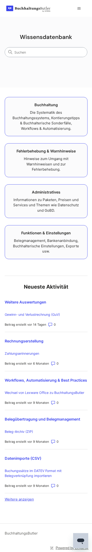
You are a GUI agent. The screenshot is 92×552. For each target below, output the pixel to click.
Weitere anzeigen (19, 499)
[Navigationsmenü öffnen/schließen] (79, 8)
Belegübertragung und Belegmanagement (42, 419)
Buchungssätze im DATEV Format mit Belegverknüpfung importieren (33, 473)
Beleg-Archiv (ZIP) (19, 432)
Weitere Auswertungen (25, 302)
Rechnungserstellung (24, 341)
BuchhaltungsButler (21, 533)
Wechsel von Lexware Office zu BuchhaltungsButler (44, 393)
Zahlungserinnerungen (22, 353)
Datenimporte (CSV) (23, 458)
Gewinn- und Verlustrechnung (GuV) (32, 314)
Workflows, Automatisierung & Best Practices (46, 380)
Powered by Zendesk (72, 548)
